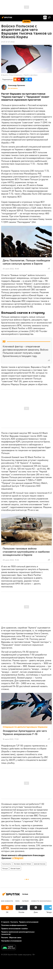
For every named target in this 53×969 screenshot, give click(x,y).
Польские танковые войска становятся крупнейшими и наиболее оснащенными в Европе (26, 551)
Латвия (25, 901)
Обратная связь (15, 937)
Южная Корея (15, 868)
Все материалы (13, 88)
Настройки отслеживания (11, 941)
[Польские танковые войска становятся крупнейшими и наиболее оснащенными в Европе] (26, 529)
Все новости (7, 901)
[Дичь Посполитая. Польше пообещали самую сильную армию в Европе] (26, 241)
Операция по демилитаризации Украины (25, 726)
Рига (17, 901)
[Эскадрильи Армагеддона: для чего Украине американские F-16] (26, 708)
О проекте (5, 922)
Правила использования (28, 922)
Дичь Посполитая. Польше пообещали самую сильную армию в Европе (26, 262)
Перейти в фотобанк (30, 75)
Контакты (14, 922)
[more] (48, 268)
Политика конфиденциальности (14, 925)
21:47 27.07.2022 (8, 42)
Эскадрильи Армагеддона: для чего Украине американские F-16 (25, 732)
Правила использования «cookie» (14, 928)
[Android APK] (8, 947)
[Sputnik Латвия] (7, 18)
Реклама (4, 937)
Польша (5, 868)
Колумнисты (6, 864)
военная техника (39, 864)
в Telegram (17, 858)
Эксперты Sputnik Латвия (22, 864)
